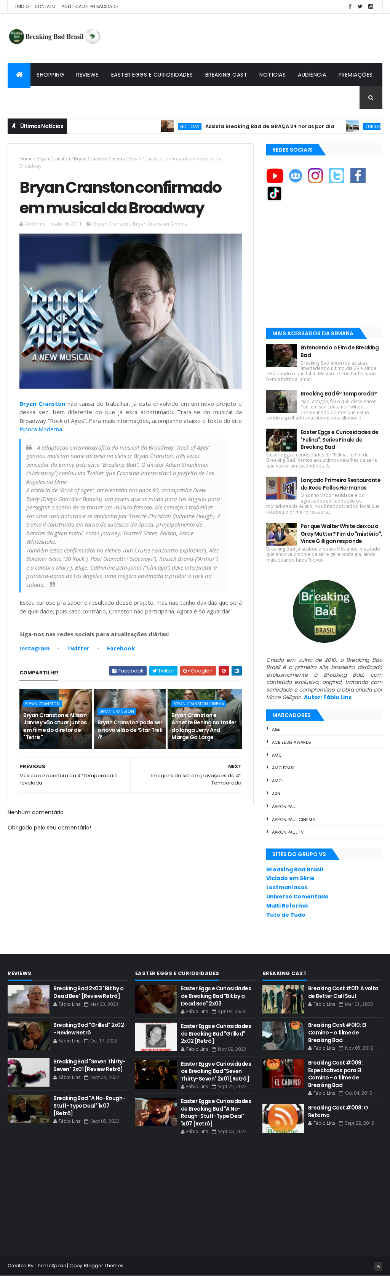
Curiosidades (354, 126)
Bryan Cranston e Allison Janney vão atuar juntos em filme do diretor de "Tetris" (54, 726)
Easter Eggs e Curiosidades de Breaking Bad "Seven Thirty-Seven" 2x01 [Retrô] (216, 1071)
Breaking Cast (226, 74)
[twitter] (360, 6)
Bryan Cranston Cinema (99, 158)
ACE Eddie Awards (291, 742)
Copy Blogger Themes (96, 1265)
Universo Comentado (297, 896)
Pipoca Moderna (40, 429)
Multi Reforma (287, 905)
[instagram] (370, 6)
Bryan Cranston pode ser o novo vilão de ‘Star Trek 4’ (130, 730)
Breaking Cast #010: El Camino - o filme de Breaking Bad (337, 1032)
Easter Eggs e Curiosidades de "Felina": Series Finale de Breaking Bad (339, 439)
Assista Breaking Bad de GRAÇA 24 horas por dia (243, 126)
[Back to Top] (378, 1266)
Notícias (272, 74)
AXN (276, 794)
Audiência (312, 74)
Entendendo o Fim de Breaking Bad (339, 351)
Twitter (78, 648)
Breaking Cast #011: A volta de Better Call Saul (343, 992)
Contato (45, 6)
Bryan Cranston (53, 158)
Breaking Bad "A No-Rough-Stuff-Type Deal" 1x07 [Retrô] (89, 1105)
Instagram (34, 648)
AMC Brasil (284, 768)
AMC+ (278, 781)
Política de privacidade (89, 6)
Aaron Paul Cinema (293, 820)
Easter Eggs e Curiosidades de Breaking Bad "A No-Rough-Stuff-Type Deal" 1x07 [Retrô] (216, 1112)
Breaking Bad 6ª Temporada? (338, 393)
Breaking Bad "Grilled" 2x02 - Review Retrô (88, 1028)
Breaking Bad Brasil (294, 869)
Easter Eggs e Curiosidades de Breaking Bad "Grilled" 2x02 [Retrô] (216, 1033)
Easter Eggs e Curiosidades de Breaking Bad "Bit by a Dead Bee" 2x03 (216, 996)
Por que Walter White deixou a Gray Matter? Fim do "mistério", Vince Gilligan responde (341, 533)
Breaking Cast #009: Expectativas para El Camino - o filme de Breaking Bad (335, 1074)
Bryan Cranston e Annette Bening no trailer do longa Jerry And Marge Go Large (203, 726)
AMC (277, 755)
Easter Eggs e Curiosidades (152, 74)
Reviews (87, 74)
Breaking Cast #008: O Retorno (338, 1111)
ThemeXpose (50, 1265)
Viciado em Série (290, 878)
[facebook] (350, 6)
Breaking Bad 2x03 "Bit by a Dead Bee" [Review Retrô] (88, 992)
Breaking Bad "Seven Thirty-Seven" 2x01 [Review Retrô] (89, 1065)
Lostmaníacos (287, 887)
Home (26, 158)
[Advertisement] (243, 38)
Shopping (50, 74)
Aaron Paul (284, 807)
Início (22, 6)
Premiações (356, 74)
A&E (276, 729)
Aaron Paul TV (288, 832)
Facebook (121, 648)
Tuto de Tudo (285, 915)
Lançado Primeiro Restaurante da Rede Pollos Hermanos (340, 484)
